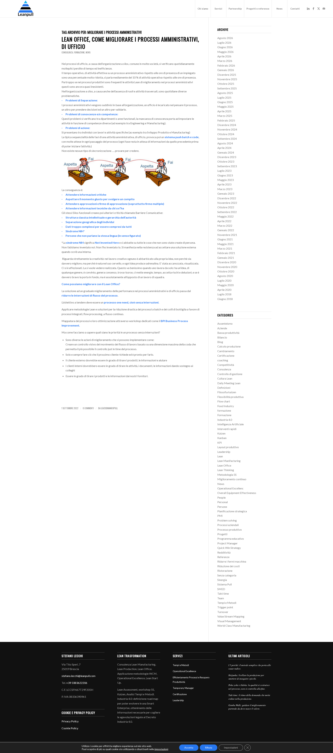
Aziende (222, 328)
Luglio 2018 (224, 294)
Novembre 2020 (227, 266)
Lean (220, 456)
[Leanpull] (25, 8)
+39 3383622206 (76, 682)
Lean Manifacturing (229, 460)
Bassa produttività (228, 332)
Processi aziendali (228, 524)
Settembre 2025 (227, 88)
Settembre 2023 (227, 166)
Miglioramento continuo (231, 479)
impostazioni (161, 749)
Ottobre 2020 (225, 271)
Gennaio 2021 (225, 257)
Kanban (222, 437)
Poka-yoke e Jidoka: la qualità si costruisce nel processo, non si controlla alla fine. (249, 686)
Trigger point (225, 607)
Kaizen (221, 433)
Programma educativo (230, 538)
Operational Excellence (184, 671)
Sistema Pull (224, 584)
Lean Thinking (225, 470)
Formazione (224, 415)
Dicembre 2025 (226, 74)
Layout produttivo (228, 447)
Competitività (225, 364)
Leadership (223, 451)
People (221, 497)
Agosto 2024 (225, 143)
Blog (220, 341)
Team (220, 598)
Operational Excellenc (230, 488)
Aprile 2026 (224, 56)
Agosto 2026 (225, 38)
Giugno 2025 (225, 102)
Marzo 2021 (224, 248)
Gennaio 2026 (225, 70)
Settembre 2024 (227, 138)
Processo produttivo (229, 529)
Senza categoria (226, 575)
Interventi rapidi (226, 428)
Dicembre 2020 (226, 262)
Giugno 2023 (225, 175)
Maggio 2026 (225, 51)
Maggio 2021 (225, 244)
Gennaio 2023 (225, 193)
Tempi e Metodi (226, 602)
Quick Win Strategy (229, 547)
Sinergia (222, 579)
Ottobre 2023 (225, 161)
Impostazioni (231, 747)
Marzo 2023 (224, 189)
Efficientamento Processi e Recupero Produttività (191, 679)
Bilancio (222, 337)
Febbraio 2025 (226, 120)
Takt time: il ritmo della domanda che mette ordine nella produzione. (249, 696)
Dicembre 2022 (226, 198)
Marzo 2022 (224, 225)
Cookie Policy (70, 728)
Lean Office (224, 465)
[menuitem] (203, 8)
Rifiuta (208, 747)
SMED (221, 589)
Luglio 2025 (224, 97)
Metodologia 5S (227, 474)
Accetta (188, 747)
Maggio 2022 (225, 216)
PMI (220, 515)
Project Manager (227, 543)
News (88, 52)
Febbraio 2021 (226, 253)
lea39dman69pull (109, 408)
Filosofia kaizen (226, 392)
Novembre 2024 (227, 129)
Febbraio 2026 (226, 65)
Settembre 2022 (227, 212)
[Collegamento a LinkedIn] (308, 8)
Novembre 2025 (227, 79)
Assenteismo (225, 323)
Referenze (223, 557)
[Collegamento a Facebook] (313, 8)
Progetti (222, 534)
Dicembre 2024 (226, 125)
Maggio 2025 (225, 106)
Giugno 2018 (225, 299)
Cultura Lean (224, 378)
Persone (222, 506)
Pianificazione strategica (232, 511)
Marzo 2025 (224, 115)
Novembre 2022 (227, 202)
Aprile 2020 (224, 289)
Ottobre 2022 (225, 207)
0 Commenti (88, 408)
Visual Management (229, 621)
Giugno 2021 (225, 239)
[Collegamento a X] (318, 8)
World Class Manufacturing (233, 625)
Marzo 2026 (224, 60)
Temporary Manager (183, 688)
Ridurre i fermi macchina (231, 561)
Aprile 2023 (224, 184)
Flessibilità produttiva (230, 396)
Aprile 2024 (224, 147)
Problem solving (227, 520)
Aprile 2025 (224, 111)
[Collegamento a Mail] (323, 8)
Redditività (223, 552)
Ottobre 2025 (225, 83)
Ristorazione (224, 570)
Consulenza (67, 52)
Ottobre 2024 (225, 134)
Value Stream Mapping (230, 616)
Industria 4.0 (224, 419)
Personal (222, 502)
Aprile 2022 (224, 221)
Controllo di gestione (229, 374)
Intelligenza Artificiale (230, 424)
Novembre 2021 (227, 234)
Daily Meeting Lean (228, 383)
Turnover (222, 611)
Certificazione (225, 355)
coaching (222, 360)
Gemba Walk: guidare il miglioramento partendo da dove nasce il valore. (247, 706)
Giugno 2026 (225, 47)
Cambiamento (225, 351)
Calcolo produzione (229, 346)
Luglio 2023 (224, 170)
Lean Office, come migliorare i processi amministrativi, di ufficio (130, 42)
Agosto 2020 (225, 275)
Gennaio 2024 (225, 152)
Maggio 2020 (225, 285)
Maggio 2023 (225, 179)
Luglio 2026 (224, 42)
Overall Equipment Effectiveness (236, 492)
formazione (79, 52)
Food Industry (225, 406)
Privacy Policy (70, 721)
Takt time (223, 593)
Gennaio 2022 (225, 230)
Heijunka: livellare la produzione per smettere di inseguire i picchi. (246, 676)
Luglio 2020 (224, 280)
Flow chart (223, 401)
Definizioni (223, 387)
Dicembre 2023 (226, 157)
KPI (219, 442)
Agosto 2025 (225, 92)
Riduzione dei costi (228, 566)
